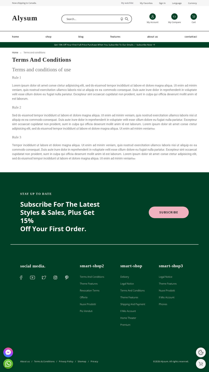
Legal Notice (127, 283)
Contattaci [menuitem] (191, 36)
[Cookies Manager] (201, 352)
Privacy (94, 361)
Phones (163, 304)
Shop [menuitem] (48, 36)
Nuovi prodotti (88, 304)
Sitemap (82, 361)
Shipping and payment (132, 304)
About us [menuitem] (152, 36)
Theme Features (89, 283)
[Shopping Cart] (201, 364)
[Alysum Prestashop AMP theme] (24, 19)
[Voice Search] (121, 18)
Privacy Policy (66, 361)
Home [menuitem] (15, 36)
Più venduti (86, 311)
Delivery (124, 276)
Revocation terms (89, 290)
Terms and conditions (92, 276)
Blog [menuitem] (81, 36)
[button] (169, 212)
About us (25, 361)
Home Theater (128, 317)
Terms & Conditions (44, 361)
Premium (125, 324)
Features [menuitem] (115, 36)
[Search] (126, 18)
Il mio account (128, 311)
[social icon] (21, 277)
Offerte (84, 297)
